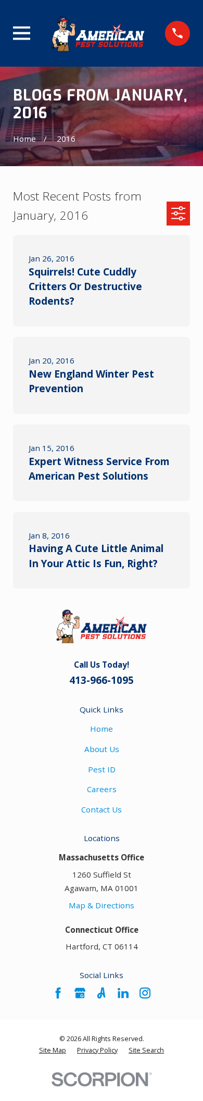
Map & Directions (101, 905)
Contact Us (101, 809)
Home (101, 728)
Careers (102, 789)
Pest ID (102, 769)
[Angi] (101, 992)
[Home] (98, 33)
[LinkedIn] (123, 992)
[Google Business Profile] (79, 992)
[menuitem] (52, 1050)
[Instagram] (144, 992)
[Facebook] (58, 992)
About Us (101, 749)
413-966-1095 (101, 680)
